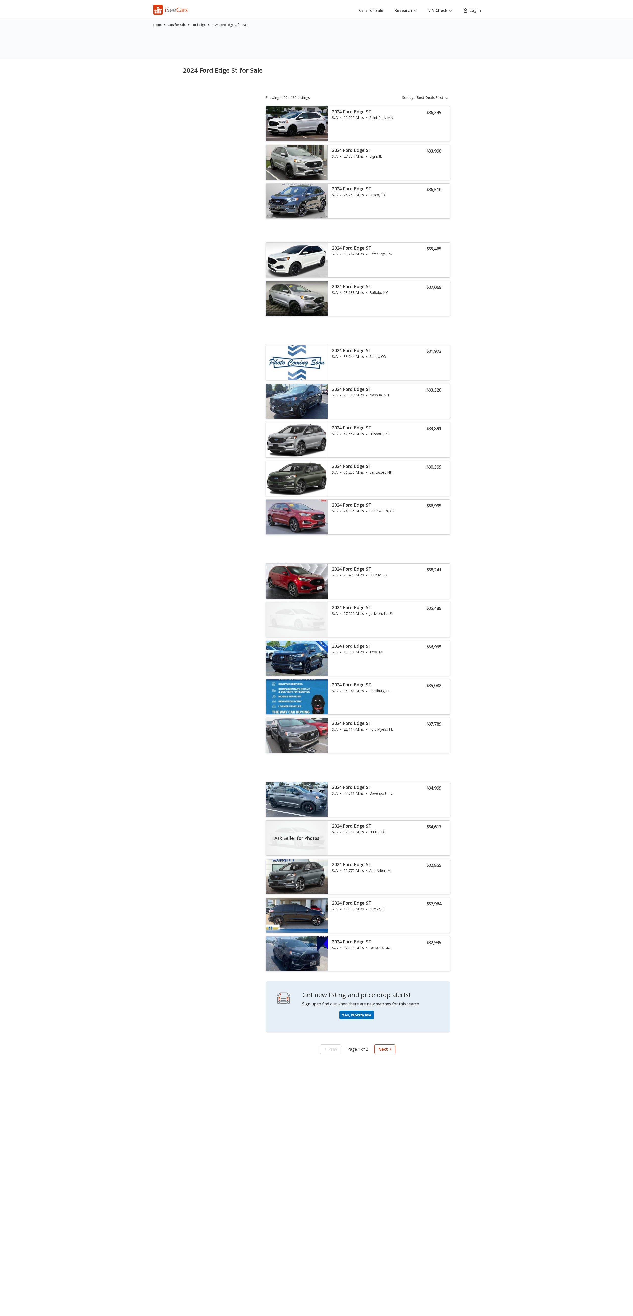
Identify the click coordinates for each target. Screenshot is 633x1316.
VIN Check (437, 10)
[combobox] (433, 98)
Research (403, 10)
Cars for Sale (371, 10)
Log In (474, 10)
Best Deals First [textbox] (430, 98)
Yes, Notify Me (356, 1015)
